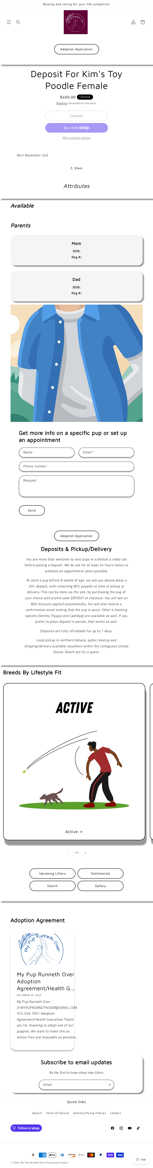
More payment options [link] (76, 138)
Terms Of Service (57, 1113)
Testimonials (100, 873)
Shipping (61, 103)
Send (31, 510)
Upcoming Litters (52, 873)
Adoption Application (76, 49)
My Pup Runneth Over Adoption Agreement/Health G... (46, 981)
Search (52, 885)
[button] (8, 22)
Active (71, 831)
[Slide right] (85, 852)
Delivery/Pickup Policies (89, 1113)
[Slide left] (67, 852)
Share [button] (78, 168)
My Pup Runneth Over (33, 1162)
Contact (115, 1113)
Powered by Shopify (57, 1162)
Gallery (100, 885)
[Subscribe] (109, 1085)
